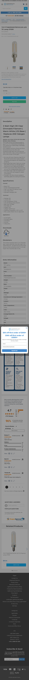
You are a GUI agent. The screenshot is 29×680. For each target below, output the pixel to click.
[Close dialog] (27, 328)
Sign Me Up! (14, 350)
